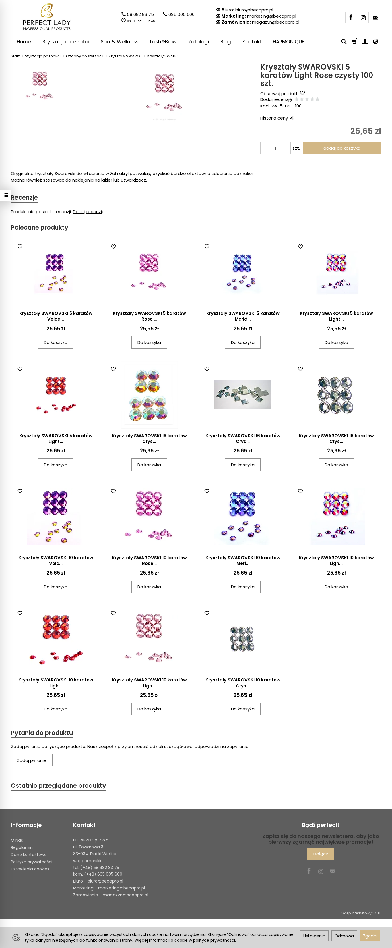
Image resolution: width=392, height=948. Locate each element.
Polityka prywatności (31, 862)
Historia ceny (274, 118)
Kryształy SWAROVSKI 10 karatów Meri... (242, 561)
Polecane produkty (39, 227)
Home (24, 41)
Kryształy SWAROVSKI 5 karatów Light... (336, 316)
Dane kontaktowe (29, 855)
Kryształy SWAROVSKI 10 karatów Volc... (55, 561)
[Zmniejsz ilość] (286, 148)
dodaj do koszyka (341, 148)
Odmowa (344, 936)
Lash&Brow (163, 41)
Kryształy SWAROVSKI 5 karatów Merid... (243, 316)
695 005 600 (181, 14)
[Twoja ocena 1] (296, 100)
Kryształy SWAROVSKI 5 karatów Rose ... (149, 316)
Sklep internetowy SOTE (361, 913)
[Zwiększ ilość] (265, 148)
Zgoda (370, 936)
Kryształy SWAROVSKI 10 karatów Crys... (242, 683)
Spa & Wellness (120, 41)
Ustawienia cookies (30, 869)
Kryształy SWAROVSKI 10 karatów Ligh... (336, 561)
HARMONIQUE (288, 41)
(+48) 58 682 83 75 (99, 867)
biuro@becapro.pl (254, 10)
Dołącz (320, 854)
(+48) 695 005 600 (103, 874)
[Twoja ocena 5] (317, 100)
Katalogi (198, 41)
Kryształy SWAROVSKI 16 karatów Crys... (149, 438)
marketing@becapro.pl (271, 16)
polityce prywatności (214, 940)
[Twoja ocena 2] (301, 100)
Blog (225, 41)
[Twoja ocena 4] (312, 100)
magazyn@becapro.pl (275, 22)
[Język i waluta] (375, 42)
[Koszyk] (354, 42)
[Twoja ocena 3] (307, 100)
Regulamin (22, 847)
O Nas (17, 840)
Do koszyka (55, 342)
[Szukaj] (343, 42)
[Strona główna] (47, 16)
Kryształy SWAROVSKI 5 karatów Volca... (55, 316)
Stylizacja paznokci (65, 41)
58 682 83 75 (140, 14)
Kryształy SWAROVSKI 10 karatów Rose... (149, 561)
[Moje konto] (365, 42)
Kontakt (251, 41)
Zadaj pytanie (31, 760)
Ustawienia (314, 936)
